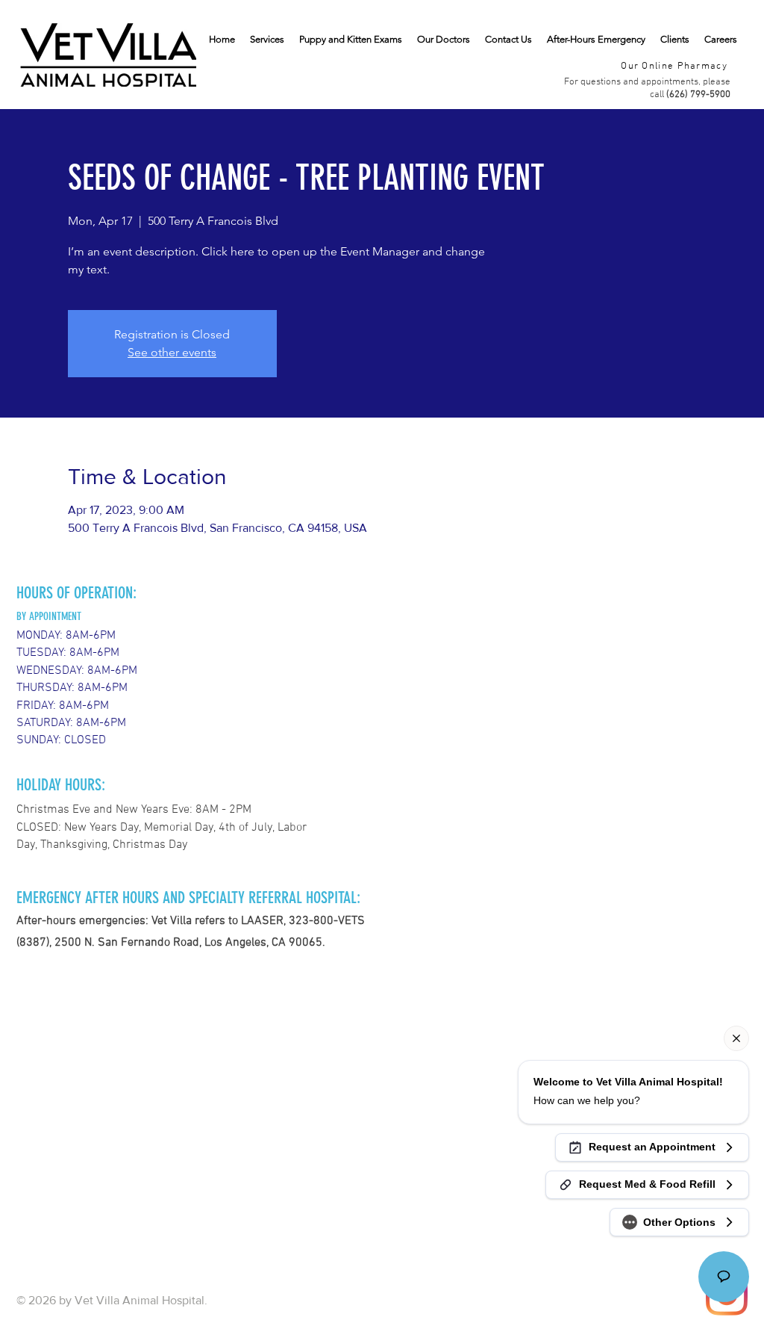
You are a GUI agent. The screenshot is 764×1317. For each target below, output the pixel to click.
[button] (675, 39)
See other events (172, 352)
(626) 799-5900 (698, 95)
